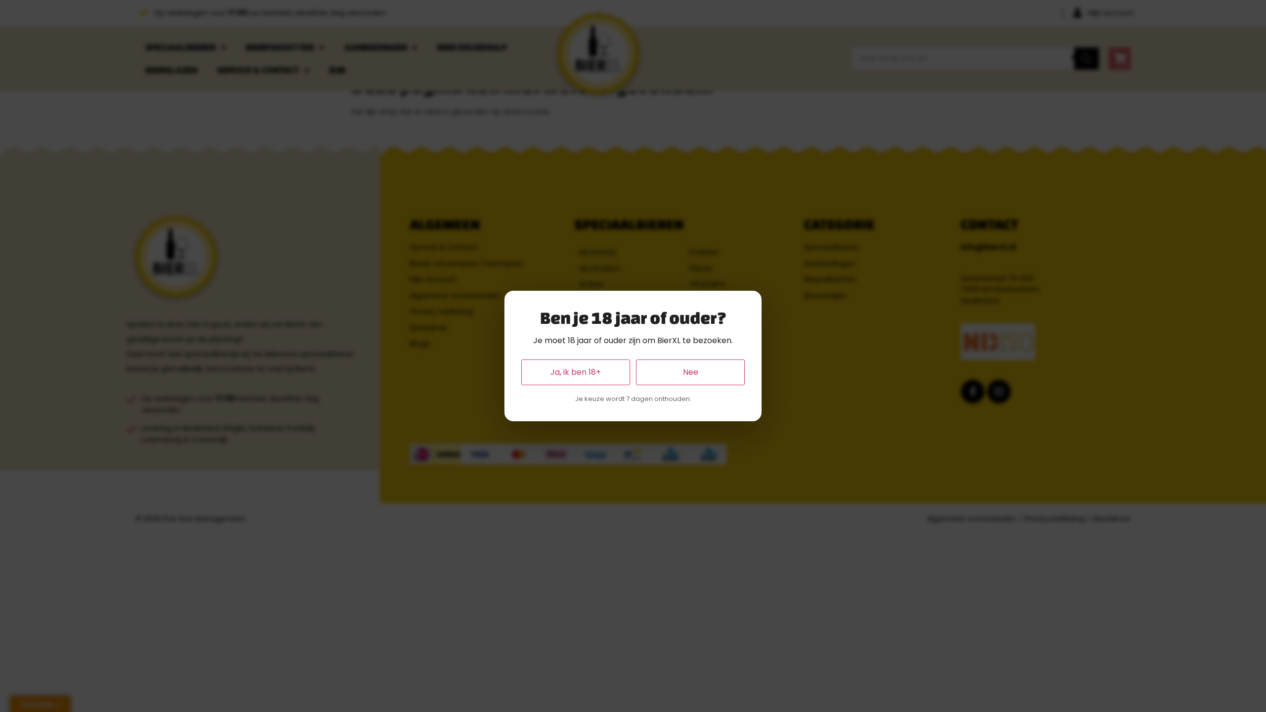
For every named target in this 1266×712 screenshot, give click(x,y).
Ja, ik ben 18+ (575, 372)
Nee (690, 372)
